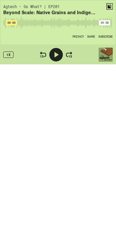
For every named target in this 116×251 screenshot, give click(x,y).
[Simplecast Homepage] (109, 6)
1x (8, 54)
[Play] (56, 54)
